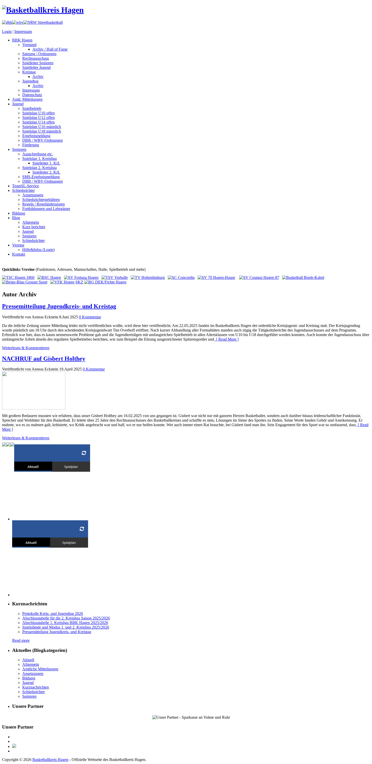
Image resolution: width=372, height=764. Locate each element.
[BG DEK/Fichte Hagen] (105, 282)
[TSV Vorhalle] (114, 277)
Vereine (18, 245)
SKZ (79, 282)
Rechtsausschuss (35, 58)
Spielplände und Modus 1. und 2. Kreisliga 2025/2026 (65, 627)
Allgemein (30, 222)
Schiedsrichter (23, 190)
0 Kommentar (90, 317)
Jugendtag (30, 81)
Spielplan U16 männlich (41, 127)
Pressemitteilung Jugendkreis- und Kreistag (59, 306)
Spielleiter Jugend (36, 67)
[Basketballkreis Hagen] (43, 9)
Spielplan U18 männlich (41, 131)
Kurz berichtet (33, 227)
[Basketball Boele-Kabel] (303, 277)
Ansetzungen (32, 195)
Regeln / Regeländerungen (43, 204)
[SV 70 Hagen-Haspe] (216, 277)
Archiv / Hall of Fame (50, 49)
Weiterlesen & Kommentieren (25, 348)
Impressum (23, 31)
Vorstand (29, 45)
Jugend (18, 104)
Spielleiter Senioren (37, 63)
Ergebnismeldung (36, 136)
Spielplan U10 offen (38, 113)
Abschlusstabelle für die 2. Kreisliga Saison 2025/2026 (66, 618)
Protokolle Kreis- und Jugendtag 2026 (52, 613)
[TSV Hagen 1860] (18, 277)
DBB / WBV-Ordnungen (42, 140)
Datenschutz (32, 95)
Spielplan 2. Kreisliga (39, 168)
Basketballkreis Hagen (50, 759)
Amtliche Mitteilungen (40, 669)
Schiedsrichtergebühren (41, 199)
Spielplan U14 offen (38, 122)
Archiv (38, 76)
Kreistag (29, 72)
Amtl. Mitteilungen (27, 99)
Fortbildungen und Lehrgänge (46, 209)
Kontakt (18, 254)
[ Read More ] (226, 339)
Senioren (19, 149)
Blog (16, 218)
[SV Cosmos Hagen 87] (259, 277)
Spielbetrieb (31, 108)
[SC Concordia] (181, 277)
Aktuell (28, 660)
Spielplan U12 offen (38, 117)
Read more (21, 640)
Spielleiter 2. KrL (46, 172)
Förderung (30, 145)
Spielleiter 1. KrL (46, 163)
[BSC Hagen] (49, 277)
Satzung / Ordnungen (39, 54)
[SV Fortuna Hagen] (81, 277)
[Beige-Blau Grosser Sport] (24, 282)
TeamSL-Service (25, 186)
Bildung (18, 213)
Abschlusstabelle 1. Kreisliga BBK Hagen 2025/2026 (65, 623)
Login (7, 31)
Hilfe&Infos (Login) (38, 249)
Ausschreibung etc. (37, 154)
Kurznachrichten (35, 687)
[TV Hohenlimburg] (148, 277)
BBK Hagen (22, 40)
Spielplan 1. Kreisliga (39, 158)
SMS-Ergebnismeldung (41, 177)
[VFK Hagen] (62, 282)
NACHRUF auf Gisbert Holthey (43, 358)
